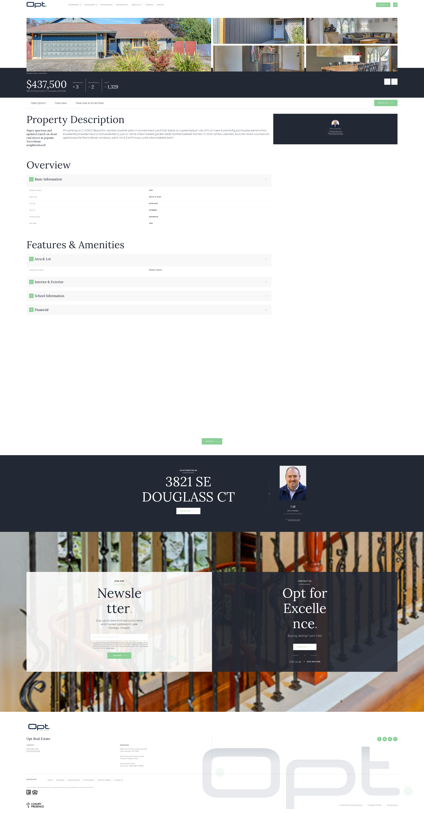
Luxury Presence (355, 805)
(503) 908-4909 (336, 131)
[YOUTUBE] (384, 739)
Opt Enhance (106, 5)
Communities (88, 780)
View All (351, 58)
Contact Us (383, 5)
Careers (149, 5)
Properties (60, 780)
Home (50, 780)
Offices (160, 5)
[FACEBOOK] (379, 739)
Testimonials (122, 5)
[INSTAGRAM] (395, 739)
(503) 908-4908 (313, 661)
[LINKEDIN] (390, 739)
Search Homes (74, 780)
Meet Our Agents (104, 780)
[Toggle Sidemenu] (395, 5)
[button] (386, 103)
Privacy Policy (110, 648)
